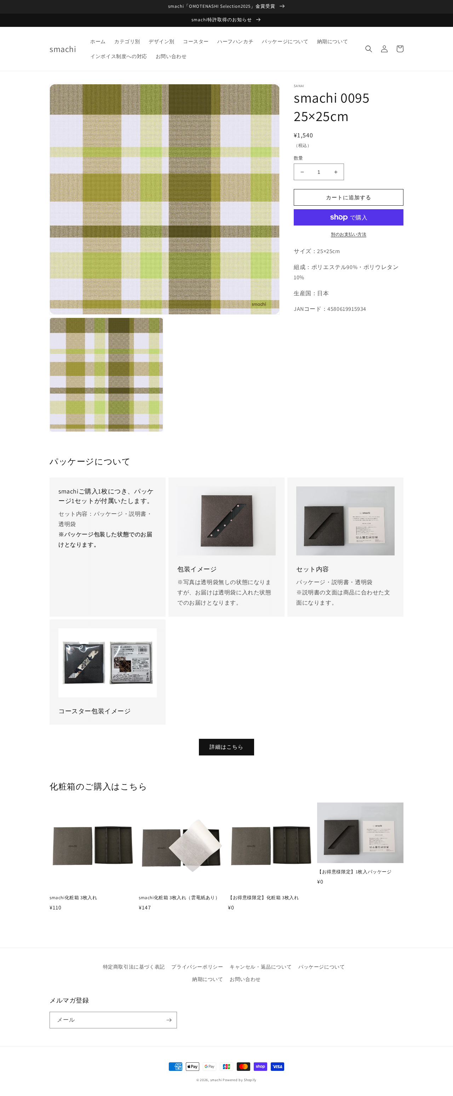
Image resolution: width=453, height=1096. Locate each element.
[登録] (169, 1020)
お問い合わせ (245, 979)
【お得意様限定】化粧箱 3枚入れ (263, 898)
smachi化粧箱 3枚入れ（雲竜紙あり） (179, 898)
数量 (298, 158)
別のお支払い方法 (348, 234)
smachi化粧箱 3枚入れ (73, 898)
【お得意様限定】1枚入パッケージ (354, 872)
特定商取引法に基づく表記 (134, 967)
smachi (216, 1080)
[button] (369, 49)
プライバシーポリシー (197, 967)
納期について (207, 979)
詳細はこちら (226, 746)
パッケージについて (321, 967)
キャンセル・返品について (261, 967)
